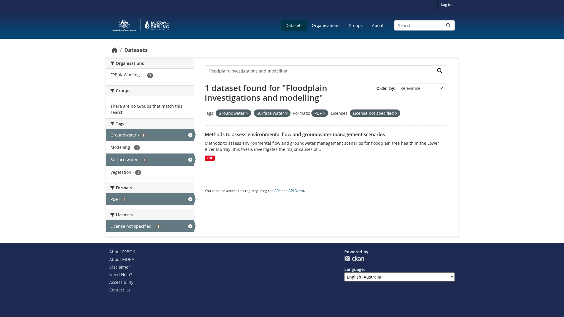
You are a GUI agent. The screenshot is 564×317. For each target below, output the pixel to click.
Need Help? (120, 274)
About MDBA (121, 259)
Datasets (294, 25)
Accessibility (121, 282)
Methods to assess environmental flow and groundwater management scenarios (295, 134)
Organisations (325, 25)
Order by (385, 88)
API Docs (295, 190)
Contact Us (119, 290)
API (277, 190)
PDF (210, 158)
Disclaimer (119, 267)
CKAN (354, 258)
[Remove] (247, 113)
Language (354, 269)
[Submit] (448, 25)
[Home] (115, 49)
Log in (446, 4)
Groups (355, 25)
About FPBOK (122, 251)
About (378, 25)
